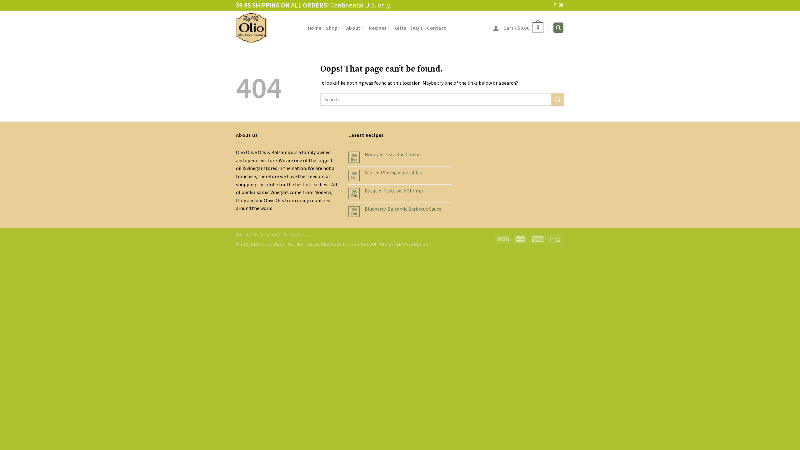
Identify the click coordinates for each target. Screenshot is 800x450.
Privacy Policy (296, 234)
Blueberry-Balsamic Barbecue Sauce (403, 209)
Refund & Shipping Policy (258, 234)
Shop (332, 28)
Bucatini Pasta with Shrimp (394, 191)
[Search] (558, 27)
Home (314, 28)
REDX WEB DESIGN (411, 244)
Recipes (377, 28)
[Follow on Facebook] (555, 5)
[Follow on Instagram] (561, 5)
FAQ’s (417, 28)
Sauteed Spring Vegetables (393, 173)
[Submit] (558, 99)
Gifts (400, 28)
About (353, 28)
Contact (436, 28)
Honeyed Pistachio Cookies (393, 155)
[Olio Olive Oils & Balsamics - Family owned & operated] (267, 28)
